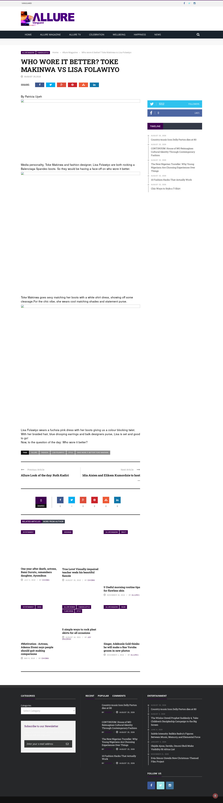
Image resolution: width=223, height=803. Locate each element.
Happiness (140, 34)
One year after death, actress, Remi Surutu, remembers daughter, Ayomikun (39, 572)
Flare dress (68, 611)
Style (70, 452)
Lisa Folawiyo (58, 452)
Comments (119, 695)
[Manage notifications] (215, 795)
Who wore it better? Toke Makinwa (92, 452)
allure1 (136, 595)
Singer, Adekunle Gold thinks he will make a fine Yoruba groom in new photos (121, 647)
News (157, 34)
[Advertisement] (174, 71)
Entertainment (28, 532)
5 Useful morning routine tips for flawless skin (122, 588)
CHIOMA (45, 580)
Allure (34, 452)
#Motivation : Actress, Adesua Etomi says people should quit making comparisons (37, 649)
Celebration (96, 34)
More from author (53, 521)
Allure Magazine (50, 34)
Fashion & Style (43, 53)
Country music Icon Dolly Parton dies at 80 (42, 40)
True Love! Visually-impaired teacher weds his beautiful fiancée (80, 572)
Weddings (67, 532)
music (123, 607)
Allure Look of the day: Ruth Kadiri (45, 475)
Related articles (31, 521)
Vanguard (27, 3)
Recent (90, 695)
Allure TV (75, 34)
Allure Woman (69, 607)
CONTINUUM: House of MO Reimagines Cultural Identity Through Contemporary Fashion (66, 43)
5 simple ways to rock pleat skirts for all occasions (79, 631)
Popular (103, 695)
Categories (26, 705)
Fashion (44, 452)
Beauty (124, 532)
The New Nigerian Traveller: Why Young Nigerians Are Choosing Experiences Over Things (119, 741)
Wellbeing (119, 34)
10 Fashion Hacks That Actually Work (119, 757)
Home (28, 34)
